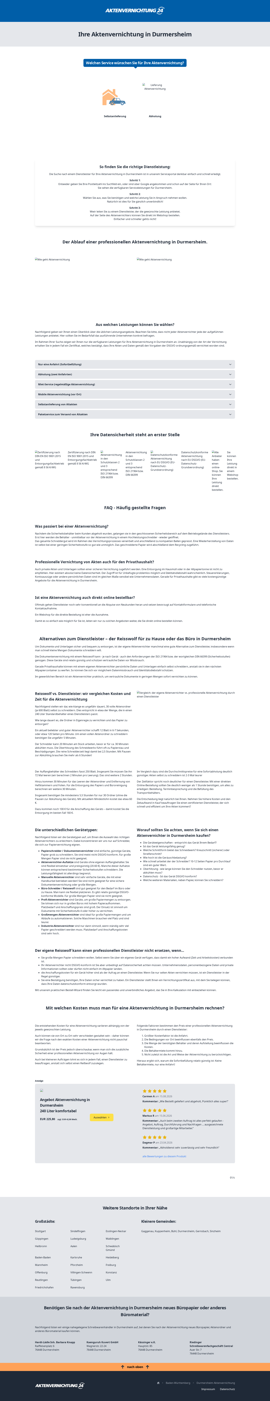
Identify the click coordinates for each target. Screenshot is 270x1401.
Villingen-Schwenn (81, 1272)
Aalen (73, 1246)
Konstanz (111, 1272)
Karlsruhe (76, 1257)
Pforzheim (76, 1265)
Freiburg (111, 1265)
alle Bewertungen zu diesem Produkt (164, 1156)
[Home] (135, 11)
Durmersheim (186, 1231)
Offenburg (41, 1272)
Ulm (108, 1280)
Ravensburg (77, 1287)
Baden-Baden (43, 1257)
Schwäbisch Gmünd (113, 1248)
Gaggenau (147, 1231)
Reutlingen (41, 1280)
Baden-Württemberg (178, 1383)
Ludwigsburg (78, 1238)
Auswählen (100, 1117)
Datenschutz (227, 1389)
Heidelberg (112, 1257)
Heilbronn (41, 1246)
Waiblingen (112, 1238)
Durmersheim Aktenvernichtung (216, 1383)
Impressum (208, 1389)
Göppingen (41, 1238)
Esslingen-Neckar (116, 1231)
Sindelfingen (77, 1231)
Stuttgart (40, 1231)
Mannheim (41, 1265)
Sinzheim (215, 1231)
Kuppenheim (162, 1231)
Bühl (174, 1231)
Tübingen (76, 1280)
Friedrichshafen (44, 1287)
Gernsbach (202, 1231)
